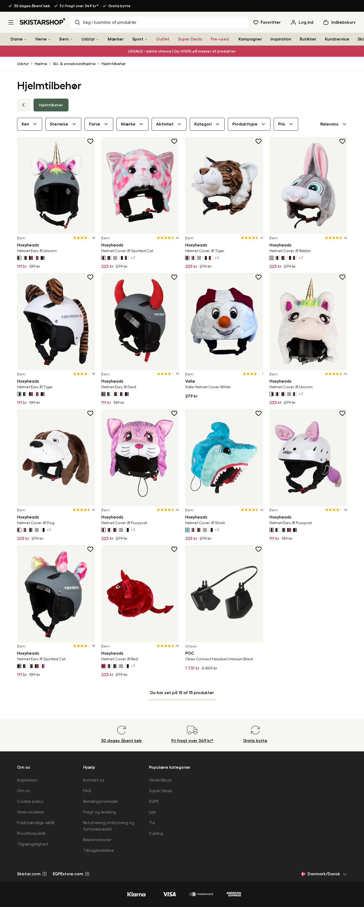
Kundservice (337, 39)
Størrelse (59, 124)
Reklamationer (97, 840)
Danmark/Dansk (324, 874)
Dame (17, 39)
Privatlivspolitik (31, 833)
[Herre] (49, 39)
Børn (64, 39)
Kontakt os (93, 780)
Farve (94, 124)
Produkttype (244, 124)
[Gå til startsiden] (43, 21)
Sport (137, 39)
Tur (152, 823)
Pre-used (220, 39)
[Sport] (146, 39)
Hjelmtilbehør (114, 64)
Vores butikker (30, 812)
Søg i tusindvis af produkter (109, 22)
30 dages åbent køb (32, 6)
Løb (152, 812)
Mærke (128, 124)
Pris (281, 124)
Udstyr (88, 39)
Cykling (156, 833)
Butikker (308, 39)
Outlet (162, 39)
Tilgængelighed (32, 844)
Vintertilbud (160, 780)
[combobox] (333, 124)
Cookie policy (30, 801)
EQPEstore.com (68, 874)
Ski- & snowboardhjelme (74, 64)
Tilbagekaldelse (98, 850)
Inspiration (280, 39)
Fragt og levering (99, 812)
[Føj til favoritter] (90, 141)
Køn (25, 124)
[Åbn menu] (11, 22)
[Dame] (25, 39)
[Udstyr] (97, 39)
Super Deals (190, 39)
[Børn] (71, 39)
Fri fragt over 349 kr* (79, 6)
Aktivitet (164, 124)
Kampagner (250, 39)
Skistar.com (29, 874)
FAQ (87, 791)
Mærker (116, 39)
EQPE (154, 801)
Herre (41, 39)
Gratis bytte (119, 6)
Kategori (203, 124)
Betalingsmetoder (100, 801)
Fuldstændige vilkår (36, 823)
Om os (23, 791)
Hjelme (41, 64)
